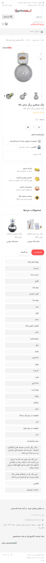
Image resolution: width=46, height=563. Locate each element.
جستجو (7, 16)
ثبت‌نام (4, 5)
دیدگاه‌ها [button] (24, 252)
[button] (5, 23)
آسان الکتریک (36, 558)
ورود (10, 5)
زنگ (36, 119)
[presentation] (41, 96)
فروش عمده (34, 31)
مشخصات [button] (38, 252)
